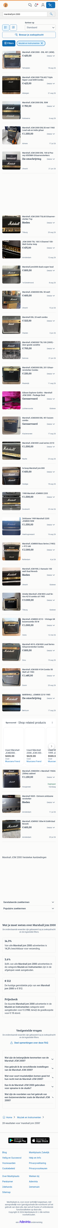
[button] (36, 5)
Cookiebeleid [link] (8, 1168)
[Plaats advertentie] (50, 5)
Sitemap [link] (6, 1192)
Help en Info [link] (35, 1157)
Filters (10, 43)
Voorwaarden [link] (8, 1163)
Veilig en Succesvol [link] (11, 1157)
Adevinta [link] (33, 1181)
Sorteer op (29, 23)
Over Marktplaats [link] (10, 1176)
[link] (6, 5)
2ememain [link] (34, 1187)
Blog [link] (4, 1152)
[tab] (5, 27)
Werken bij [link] (34, 1176)
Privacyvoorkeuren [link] (38, 1168)
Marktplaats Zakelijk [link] (39, 1152)
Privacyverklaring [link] (37, 1163)
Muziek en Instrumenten (29, 43)
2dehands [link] (7, 1187)
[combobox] (25, 14)
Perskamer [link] (7, 1181)
